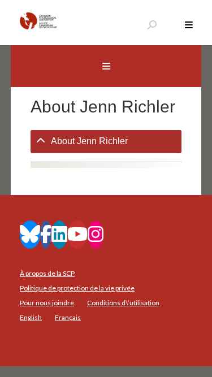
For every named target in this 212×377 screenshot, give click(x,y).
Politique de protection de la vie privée (77, 288)
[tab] (106, 141)
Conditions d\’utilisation (123, 302)
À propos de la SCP (47, 273)
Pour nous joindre (47, 302)
